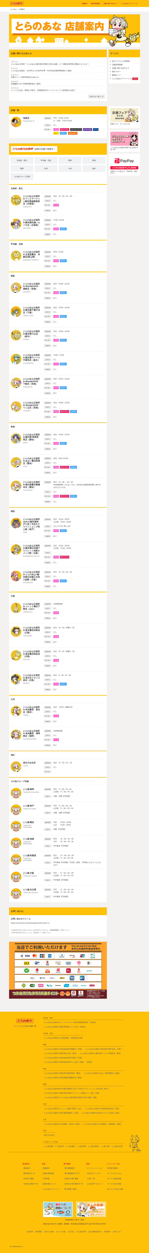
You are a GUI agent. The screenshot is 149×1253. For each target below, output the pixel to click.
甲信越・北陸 (46, 160)
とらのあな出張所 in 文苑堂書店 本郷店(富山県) (63, 1038)
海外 (94, 168)
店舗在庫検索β (48, 1173)
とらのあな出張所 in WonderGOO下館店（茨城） (63, 1058)
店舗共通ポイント (49, 1184)
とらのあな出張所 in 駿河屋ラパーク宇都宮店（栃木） (101, 1053)
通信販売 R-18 (29, 1173)
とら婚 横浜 (70, 1146)
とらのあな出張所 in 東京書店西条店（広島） (62, 1113)
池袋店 (89, 1062)
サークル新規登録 (114, 1178)
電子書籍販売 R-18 (71, 1173)
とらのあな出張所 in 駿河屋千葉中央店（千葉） (103, 1049)
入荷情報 (45, 1178)
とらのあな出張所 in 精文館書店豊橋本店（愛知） (63, 1077)
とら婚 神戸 (59, 1146)
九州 (70, 168)
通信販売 (26, 1168)
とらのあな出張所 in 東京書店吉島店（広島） (102, 1108)
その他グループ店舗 (22, 176)
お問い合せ (117, 1232)
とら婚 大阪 (105, 1146)
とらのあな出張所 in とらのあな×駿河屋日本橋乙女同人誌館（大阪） (71, 1097)
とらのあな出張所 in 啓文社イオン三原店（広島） (100, 1113)
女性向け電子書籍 (71, 1178)
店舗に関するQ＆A (119, 68)
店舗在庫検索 (117, 64)
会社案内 (30, 1232)
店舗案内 (22, 9)
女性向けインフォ (94, 1173)
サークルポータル (114, 1173)
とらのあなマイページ (121, 78)
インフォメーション (95, 1168)
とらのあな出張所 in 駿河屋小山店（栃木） (61, 1053)
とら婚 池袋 (81, 1146)
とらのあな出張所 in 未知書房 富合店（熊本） (62, 1124)
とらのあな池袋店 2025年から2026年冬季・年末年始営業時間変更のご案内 (41, 71)
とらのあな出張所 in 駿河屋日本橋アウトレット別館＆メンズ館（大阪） (72, 1093)
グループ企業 (61, 1232)
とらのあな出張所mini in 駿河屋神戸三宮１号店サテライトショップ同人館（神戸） (76, 1089)
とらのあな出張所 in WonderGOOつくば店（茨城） (64, 1062)
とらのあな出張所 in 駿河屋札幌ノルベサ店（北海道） (65, 1027)
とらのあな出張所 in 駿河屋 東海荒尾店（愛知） (63, 1073)
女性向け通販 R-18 (30, 1184)
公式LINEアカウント (95, 1184)
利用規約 (107, 1232)
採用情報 (38, 1232)
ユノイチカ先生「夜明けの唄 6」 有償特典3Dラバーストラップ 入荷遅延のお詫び (43, 90)
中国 (46, 168)
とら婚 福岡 (48, 1146)
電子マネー (116, 71)
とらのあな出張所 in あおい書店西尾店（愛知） (102, 1073)
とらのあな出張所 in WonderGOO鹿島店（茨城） (63, 1049)
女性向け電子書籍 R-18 (73, 1184)
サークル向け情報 (114, 1184)
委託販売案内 (112, 1168)
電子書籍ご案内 (70, 1189)
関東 (70, 160)
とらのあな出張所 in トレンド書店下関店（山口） (63, 1108)
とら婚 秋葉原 (93, 1146)
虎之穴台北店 (49, 1135)
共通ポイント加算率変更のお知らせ (25, 77)
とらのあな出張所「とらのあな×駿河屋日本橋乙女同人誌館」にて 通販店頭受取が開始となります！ (50, 64)
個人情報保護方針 (95, 1232)
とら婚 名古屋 (116, 1146)
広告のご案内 (49, 1232)
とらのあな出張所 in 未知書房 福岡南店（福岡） (102, 1124)
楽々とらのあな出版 (115, 1189)
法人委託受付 (81, 1232)
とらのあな (13, 9)
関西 (22, 168)
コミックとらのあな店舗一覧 (24, 1026)
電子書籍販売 (69, 1168)
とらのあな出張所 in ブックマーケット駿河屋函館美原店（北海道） (70, 1022)
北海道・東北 (22, 160)
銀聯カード (116, 75)
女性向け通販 (28, 1178)
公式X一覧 (91, 1178)
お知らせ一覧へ (95, 96)
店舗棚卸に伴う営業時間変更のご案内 (26, 84)
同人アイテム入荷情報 (121, 61)
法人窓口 (71, 1232)
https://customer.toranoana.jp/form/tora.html (29, 923)
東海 (94, 160)
